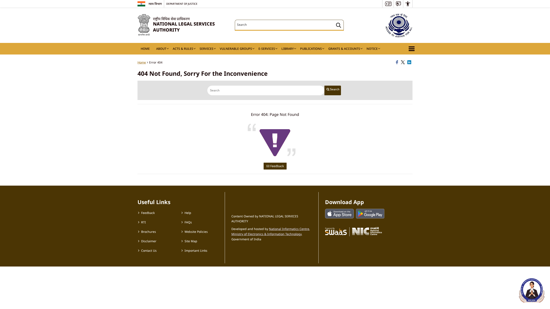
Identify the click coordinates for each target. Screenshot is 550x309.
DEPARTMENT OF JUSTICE (181, 3)
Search (334, 89)
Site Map (191, 241)
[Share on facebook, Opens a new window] (397, 62)
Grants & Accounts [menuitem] (344, 49)
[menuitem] (388, 4)
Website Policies (196, 232)
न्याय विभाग (155, 4)
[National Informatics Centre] (367, 231)
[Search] (338, 26)
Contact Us (149, 250)
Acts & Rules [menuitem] (183, 49)
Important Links (196, 250)
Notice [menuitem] (372, 49)
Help (188, 213)
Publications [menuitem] (311, 49)
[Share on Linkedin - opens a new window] (409, 62)
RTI (143, 222)
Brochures (148, 232)
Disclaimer (148, 241)
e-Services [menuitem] (266, 49)
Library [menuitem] (287, 49)
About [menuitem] (161, 49)
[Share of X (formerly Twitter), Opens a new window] (403, 62)
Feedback (276, 166)
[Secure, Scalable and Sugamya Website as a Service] (336, 231)
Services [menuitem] (206, 49)
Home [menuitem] (145, 49)
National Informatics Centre (289, 229)
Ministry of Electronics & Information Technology (266, 234)
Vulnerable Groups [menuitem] (236, 49)
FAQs (188, 222)
